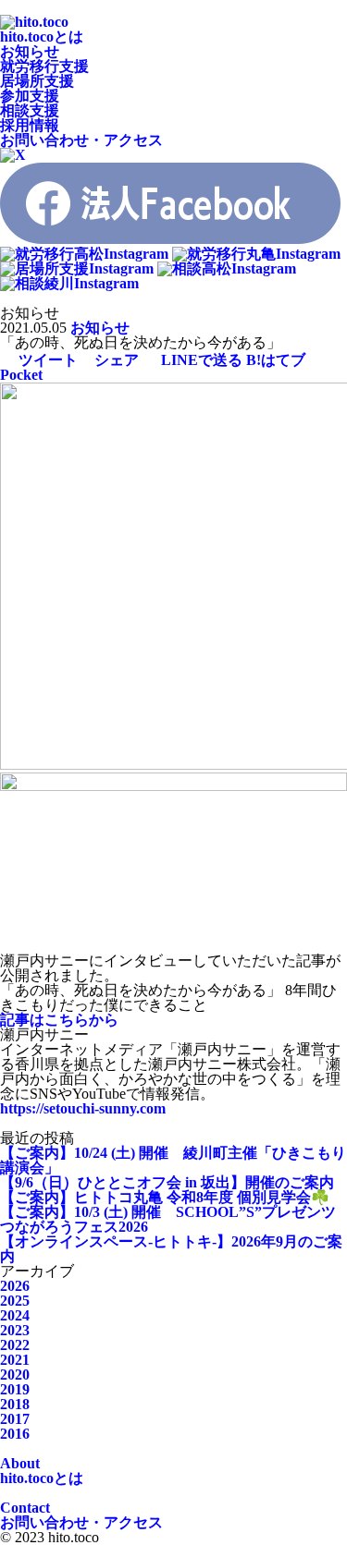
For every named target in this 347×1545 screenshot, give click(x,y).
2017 (15, 1419)
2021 (15, 1360)
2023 (15, 1330)
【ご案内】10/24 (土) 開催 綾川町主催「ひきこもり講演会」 (173, 1160)
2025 (15, 1300)
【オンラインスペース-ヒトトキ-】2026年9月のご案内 (171, 1249)
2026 (15, 1286)
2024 (15, 1315)
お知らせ (100, 327)
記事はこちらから (59, 1020)
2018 (15, 1404)
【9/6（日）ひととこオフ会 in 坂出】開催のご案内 (167, 1182)
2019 (15, 1389)
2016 (15, 1434)
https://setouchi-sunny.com (83, 1108)
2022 (15, 1345)
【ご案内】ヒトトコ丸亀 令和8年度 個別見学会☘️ (164, 1197)
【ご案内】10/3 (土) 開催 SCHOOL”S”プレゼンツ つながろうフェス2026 (168, 1219)
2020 (15, 1374)
